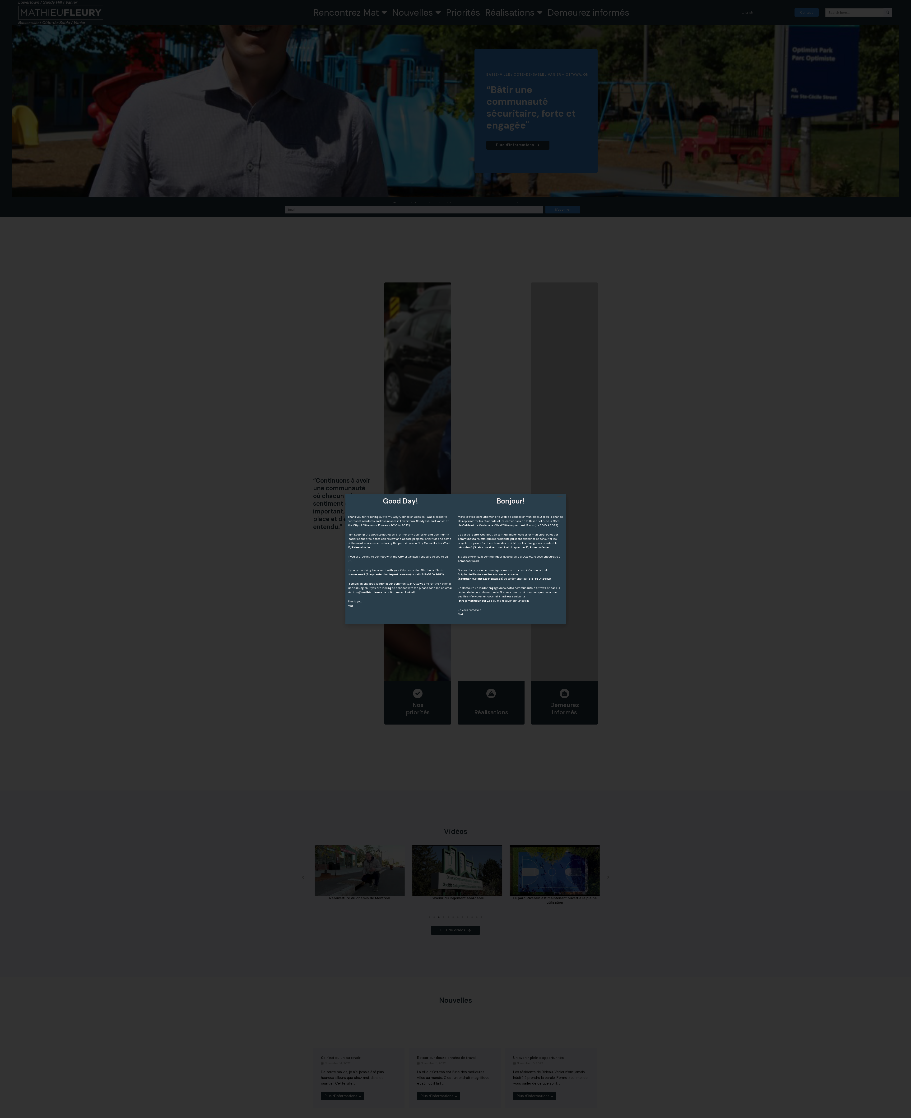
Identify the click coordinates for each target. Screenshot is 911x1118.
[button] (559, 500)
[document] (455, 559)
